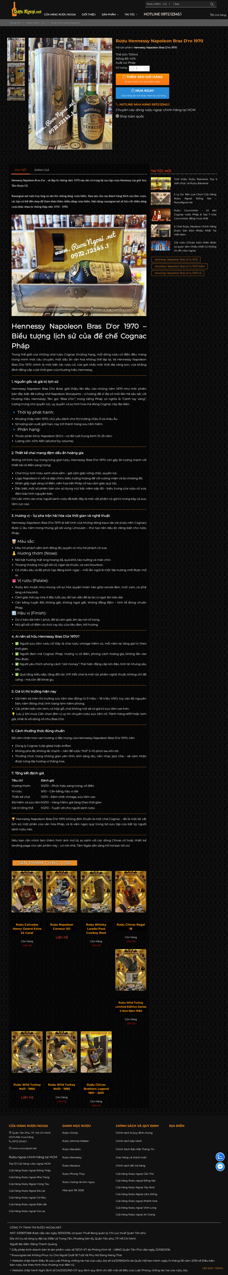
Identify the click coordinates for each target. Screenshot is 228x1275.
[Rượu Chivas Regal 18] (130, 891)
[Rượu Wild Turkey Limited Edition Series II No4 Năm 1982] (130, 970)
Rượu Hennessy (72, 1157)
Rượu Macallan (71, 1149)
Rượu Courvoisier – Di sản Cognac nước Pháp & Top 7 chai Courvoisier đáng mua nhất (195, 214)
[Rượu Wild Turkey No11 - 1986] (27, 1052)
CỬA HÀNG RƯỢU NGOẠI (60, 14)
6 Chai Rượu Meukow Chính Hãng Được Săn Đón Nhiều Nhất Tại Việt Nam (195, 230)
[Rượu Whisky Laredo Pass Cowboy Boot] (96, 891)
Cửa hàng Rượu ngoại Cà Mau (27, 1197)
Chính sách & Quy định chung (134, 1132)
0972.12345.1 (19, 1141)
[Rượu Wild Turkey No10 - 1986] (61, 1052)
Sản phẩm (109, 14)
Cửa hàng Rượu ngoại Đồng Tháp (30, 1170)
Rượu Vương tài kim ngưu (78, 1182)
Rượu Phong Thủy (73, 1173)
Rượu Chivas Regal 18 (131, 926)
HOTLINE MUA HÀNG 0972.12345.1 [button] (144, 104)
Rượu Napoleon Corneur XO (61, 926)
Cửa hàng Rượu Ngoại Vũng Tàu (29, 1184)
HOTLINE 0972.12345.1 (163, 14)
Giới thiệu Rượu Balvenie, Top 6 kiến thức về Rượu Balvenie (195, 181)
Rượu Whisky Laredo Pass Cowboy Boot (96, 929)
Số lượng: (122, 67)
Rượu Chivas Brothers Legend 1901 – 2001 (96, 1089)
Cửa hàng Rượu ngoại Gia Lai (27, 1211)
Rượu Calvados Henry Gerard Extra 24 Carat (27, 929)
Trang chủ (15, 22)
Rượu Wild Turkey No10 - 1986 (61, 1086)
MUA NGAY (143, 93)
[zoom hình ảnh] (107, 146)
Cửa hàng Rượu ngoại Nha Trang (29, 1177)
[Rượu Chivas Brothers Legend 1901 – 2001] (96, 1052)
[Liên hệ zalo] (220, 1156)
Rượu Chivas (70, 1132)
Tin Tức (130, 14)
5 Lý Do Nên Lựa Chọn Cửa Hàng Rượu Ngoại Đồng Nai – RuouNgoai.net (195, 198)
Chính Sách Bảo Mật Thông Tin (135, 1149)
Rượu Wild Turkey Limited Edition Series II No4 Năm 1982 (130, 1007)
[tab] (20, 170)
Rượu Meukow (71, 1165)
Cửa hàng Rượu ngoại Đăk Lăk (28, 1204)
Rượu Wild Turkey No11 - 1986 (27, 1086)
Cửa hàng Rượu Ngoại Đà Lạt (27, 1190)
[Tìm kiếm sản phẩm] (212, 4)
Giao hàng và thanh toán (131, 1157)
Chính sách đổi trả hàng (130, 1165)
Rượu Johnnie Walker (75, 1141)
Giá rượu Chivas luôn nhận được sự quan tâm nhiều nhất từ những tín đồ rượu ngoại (195, 246)
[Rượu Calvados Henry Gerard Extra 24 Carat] (27, 891)
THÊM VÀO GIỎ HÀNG (144, 79)
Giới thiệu (89, 14)
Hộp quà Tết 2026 (73, 1190)
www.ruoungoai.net (24, 1148)
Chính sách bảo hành (129, 1141)
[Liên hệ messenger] (220, 1166)
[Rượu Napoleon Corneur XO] (61, 891)
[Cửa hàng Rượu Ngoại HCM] (26, 9)
